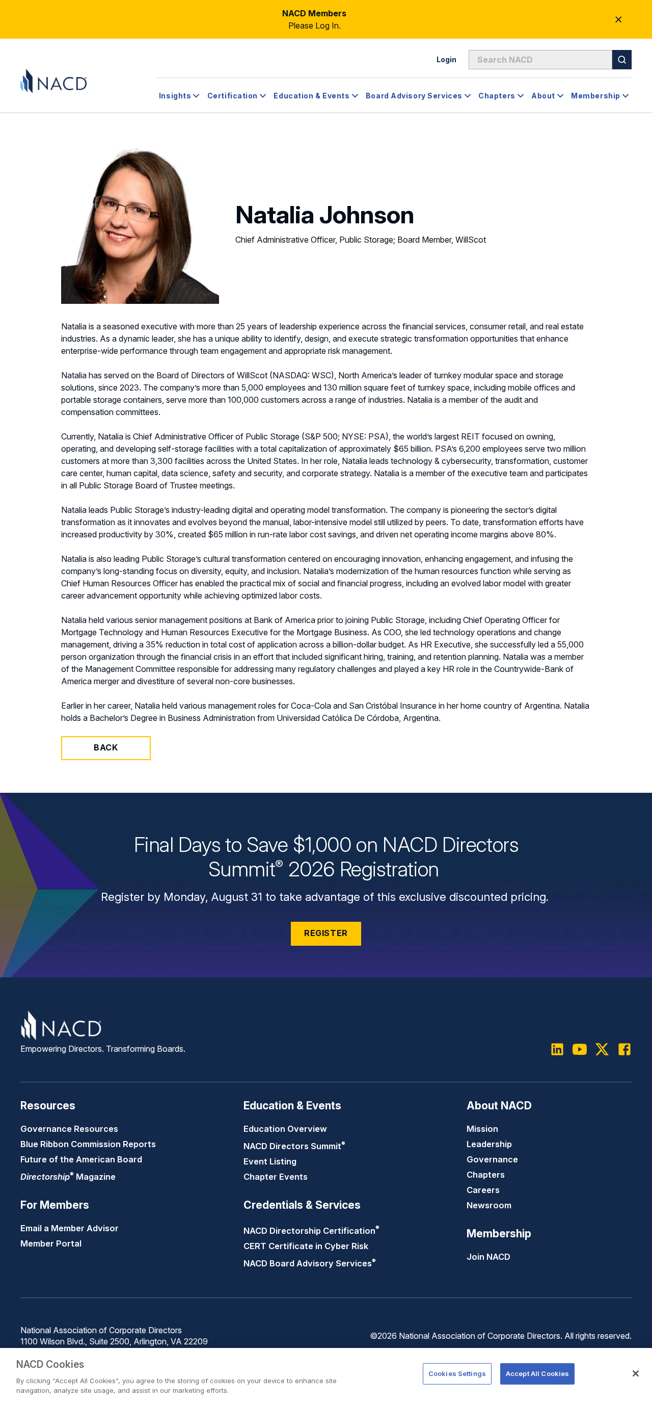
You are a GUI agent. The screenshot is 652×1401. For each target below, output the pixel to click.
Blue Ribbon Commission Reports (88, 1144)
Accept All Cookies (537, 1373)
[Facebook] (624, 1049)
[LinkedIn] (557, 1049)
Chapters (486, 1175)
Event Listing (269, 1161)
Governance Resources (69, 1129)
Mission (482, 1129)
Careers (483, 1190)
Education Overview (285, 1129)
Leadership (489, 1144)
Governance (492, 1159)
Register (326, 933)
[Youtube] (580, 1049)
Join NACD (488, 1257)
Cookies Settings (457, 1373)
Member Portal (51, 1243)
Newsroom (489, 1205)
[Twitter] (602, 1049)
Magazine (68, 1177)
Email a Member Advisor (69, 1228)
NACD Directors (294, 1146)
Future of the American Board (81, 1159)
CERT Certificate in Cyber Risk (305, 1246)
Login (446, 59)
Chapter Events (275, 1177)
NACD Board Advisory (309, 1263)
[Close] (635, 1373)
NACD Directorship (311, 1231)
